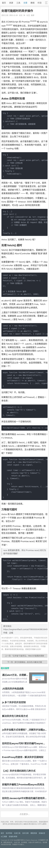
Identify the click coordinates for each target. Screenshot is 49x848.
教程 (32, 3)
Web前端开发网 (19, 840)
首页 (4, 3)
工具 (18, 3)
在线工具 (17, 833)
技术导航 (9, 833)
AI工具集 (4, 837)
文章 (25, 3)
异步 (32, 15)
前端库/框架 (13, 837)
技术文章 (25, 833)
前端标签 (42, 833)
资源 (11, 3)
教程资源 (34, 833)
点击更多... (25, 814)
